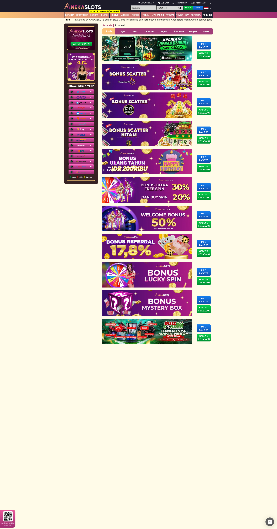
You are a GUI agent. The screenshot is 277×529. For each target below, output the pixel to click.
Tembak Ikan (182, 15)
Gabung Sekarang (204, 54)
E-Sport (94, 15)
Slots (104, 15)
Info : (68, 19)
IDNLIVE (114, 15)
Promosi (207, 15)
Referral (196, 15)
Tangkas (170, 15)
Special (108, 31)
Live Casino (158, 15)
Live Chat (164, 3)
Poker (135, 15)
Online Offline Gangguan (82, 177)
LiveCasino (178, 31)
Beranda (69, 15)
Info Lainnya (203, 45)
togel (146, 15)
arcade (125, 15)
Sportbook (82, 15)
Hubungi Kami (181, 3)
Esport (163, 31)
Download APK (147, 3)
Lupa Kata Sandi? (199, 3)
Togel (122, 31)
